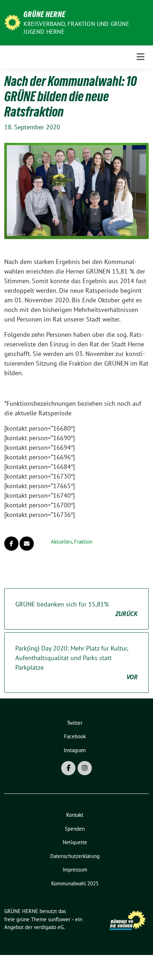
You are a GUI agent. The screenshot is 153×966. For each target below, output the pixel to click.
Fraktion (83, 541)
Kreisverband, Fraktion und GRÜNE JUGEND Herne (76, 28)
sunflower (59, 919)
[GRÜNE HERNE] (12, 22)
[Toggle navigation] (140, 57)
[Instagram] (85, 768)
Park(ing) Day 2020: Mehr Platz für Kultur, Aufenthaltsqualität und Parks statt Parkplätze (76, 662)
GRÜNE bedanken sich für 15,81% (76, 609)
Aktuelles (61, 541)
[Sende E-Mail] (27, 543)
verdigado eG (49, 927)
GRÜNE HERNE (44, 14)
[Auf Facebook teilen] (11, 543)
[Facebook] (68, 768)
